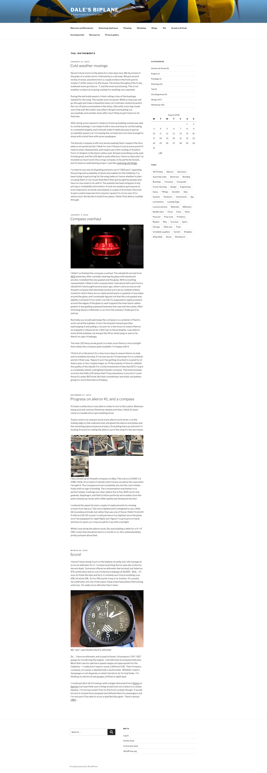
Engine (154, 73)
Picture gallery (112, 35)
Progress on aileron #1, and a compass (102, 399)
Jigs (192, 197)
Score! (75, 554)
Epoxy (155, 192)
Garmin (74, 686)
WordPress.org (130, 751)
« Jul (160, 153)
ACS (73, 276)
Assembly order (160, 177)
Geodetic (176, 192)
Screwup (174, 222)
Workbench (180, 237)
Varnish (177, 232)
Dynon (136, 683)
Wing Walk (157, 237)
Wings (154, 28)
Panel (170, 212)
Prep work (168, 217)
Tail (164, 28)
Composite (181, 182)
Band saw (174, 177)
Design (173, 187)
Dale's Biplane (95, 10)
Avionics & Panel (179, 28)
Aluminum (181, 172)
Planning (127, 28)
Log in (126, 735)
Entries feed (128, 741)
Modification (158, 212)
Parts (178, 212)
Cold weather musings (89, 66)
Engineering (185, 187)
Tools (178, 227)
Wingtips (188, 232)
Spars (184, 222)
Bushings (157, 182)
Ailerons (170, 172)
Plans (187, 212)
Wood (168, 237)
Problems (181, 217)
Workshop (141, 28)
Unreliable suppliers (161, 232)
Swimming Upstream (108, 28)
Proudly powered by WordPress (84, 766)
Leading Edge (173, 202)
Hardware (168, 197)
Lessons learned (160, 207)
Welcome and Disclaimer (81, 28)
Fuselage (155, 79)
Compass (169, 182)
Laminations (158, 202)
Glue (186, 192)
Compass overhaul (85, 219)
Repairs (156, 222)
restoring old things (127, 163)
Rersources (94, 35)
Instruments (181, 197)
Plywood (156, 217)
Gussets (156, 197)
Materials (175, 207)
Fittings (165, 192)
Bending (186, 177)
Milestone (187, 207)
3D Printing (158, 172)
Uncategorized (77, 35)
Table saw (167, 227)
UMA (73, 700)
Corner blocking (160, 187)
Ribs (165, 222)
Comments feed (130, 746)
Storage (156, 227)
